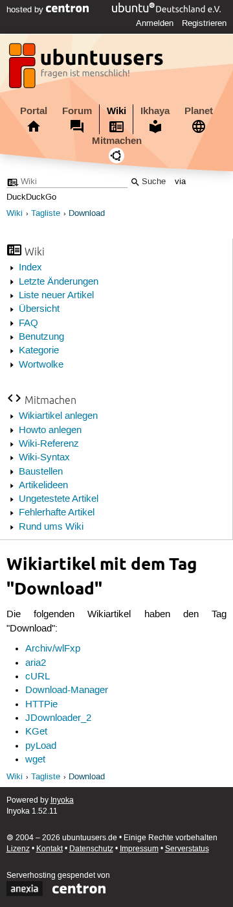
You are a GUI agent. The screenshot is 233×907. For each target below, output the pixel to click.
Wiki (116, 110)
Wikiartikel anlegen (58, 416)
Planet (198, 110)
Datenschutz (91, 849)
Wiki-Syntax (44, 458)
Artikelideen (43, 485)
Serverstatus (187, 849)
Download (87, 213)
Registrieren (204, 23)
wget (35, 760)
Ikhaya (155, 110)
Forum (77, 110)
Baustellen (41, 472)
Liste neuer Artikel (56, 295)
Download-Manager (66, 690)
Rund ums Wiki (51, 527)
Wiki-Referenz (49, 444)
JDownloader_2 (58, 718)
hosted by (26, 10)
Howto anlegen (50, 430)
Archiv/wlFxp (52, 649)
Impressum (139, 849)
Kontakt (49, 849)
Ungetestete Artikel (58, 499)
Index (30, 268)
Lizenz (18, 849)
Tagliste (45, 213)
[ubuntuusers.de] (87, 69)
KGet (36, 732)
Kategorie (39, 351)
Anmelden (154, 23)
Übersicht (39, 309)
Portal (33, 110)
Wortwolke (41, 365)
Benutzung (41, 337)
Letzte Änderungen (58, 282)
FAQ (28, 323)
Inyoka (62, 800)
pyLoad (40, 746)
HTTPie (41, 705)
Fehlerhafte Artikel (56, 513)
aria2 (35, 663)
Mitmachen (117, 140)
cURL (37, 677)
